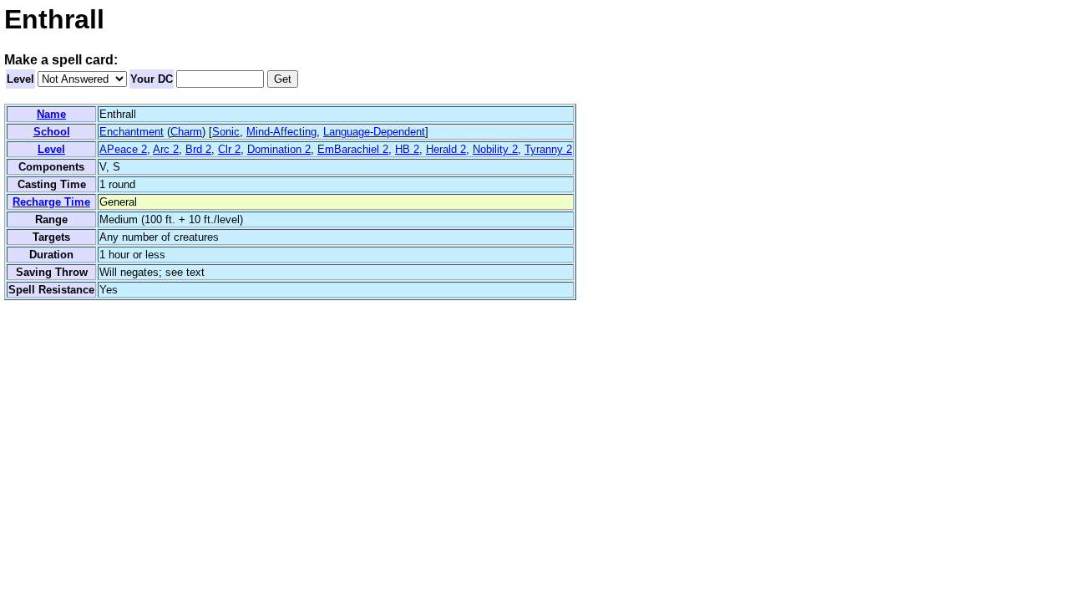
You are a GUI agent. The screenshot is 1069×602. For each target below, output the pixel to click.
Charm (186, 131)
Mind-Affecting (281, 131)
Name (51, 114)
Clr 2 (229, 149)
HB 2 (407, 149)
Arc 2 (166, 149)
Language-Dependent (374, 131)
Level (20, 79)
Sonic (226, 131)
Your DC (151, 79)
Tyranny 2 (548, 149)
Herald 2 (446, 149)
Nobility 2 (495, 149)
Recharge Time (51, 202)
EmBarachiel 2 (352, 149)
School (51, 131)
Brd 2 (198, 149)
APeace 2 (123, 149)
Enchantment (131, 131)
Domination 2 (279, 149)
